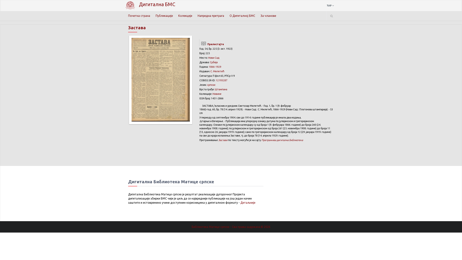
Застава (137, 27)
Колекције (185, 15)
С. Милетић (217, 71)
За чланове (268, 15)
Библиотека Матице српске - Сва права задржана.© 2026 (231, 226)
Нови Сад (213, 57)
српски (211, 84)
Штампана (221, 89)
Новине (217, 93)
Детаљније (247, 202)
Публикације (164, 15)
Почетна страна (139, 15)
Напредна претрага (211, 15)
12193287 (221, 80)
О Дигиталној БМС (242, 15)
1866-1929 (215, 66)
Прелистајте (215, 44)
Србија (214, 62)
